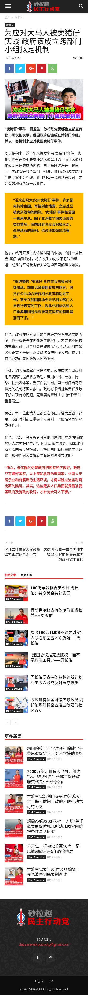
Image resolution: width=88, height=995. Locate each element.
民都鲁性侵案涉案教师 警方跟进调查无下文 (22, 552)
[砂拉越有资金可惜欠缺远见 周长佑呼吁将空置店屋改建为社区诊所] (16, 705)
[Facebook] (37, 957)
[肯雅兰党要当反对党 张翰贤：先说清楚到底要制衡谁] (14, 876)
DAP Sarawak (14, 599)
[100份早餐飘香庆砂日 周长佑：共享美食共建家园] (16, 593)
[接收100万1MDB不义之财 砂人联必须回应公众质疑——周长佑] (16, 638)
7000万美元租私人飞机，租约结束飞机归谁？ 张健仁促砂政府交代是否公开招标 (53, 776)
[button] (81, 6)
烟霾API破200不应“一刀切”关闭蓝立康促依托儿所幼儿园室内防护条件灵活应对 (55, 826)
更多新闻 (26, 575)
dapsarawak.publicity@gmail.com (44, 944)
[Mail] (50, 957)
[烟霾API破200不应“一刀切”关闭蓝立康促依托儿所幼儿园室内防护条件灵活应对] (14, 828)
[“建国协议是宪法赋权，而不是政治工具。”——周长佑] (16, 660)
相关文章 (10, 575)
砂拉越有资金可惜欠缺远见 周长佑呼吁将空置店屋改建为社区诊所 (57, 705)
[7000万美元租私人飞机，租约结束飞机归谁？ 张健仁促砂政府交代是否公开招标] (14, 778)
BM (51, 981)
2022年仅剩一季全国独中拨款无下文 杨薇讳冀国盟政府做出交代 (63, 554)
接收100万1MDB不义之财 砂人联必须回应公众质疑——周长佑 (56, 638)
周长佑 (19, 17)
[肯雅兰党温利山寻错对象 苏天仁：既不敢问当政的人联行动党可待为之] (14, 803)
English (39, 981)
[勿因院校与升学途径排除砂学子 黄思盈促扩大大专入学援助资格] (14, 755)
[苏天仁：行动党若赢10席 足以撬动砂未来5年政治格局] (14, 853)
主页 (7, 17)
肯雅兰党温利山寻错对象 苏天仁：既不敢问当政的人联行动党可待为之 (55, 801)
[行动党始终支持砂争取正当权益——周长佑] (16, 616)
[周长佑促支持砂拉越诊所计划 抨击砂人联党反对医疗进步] (16, 683)
